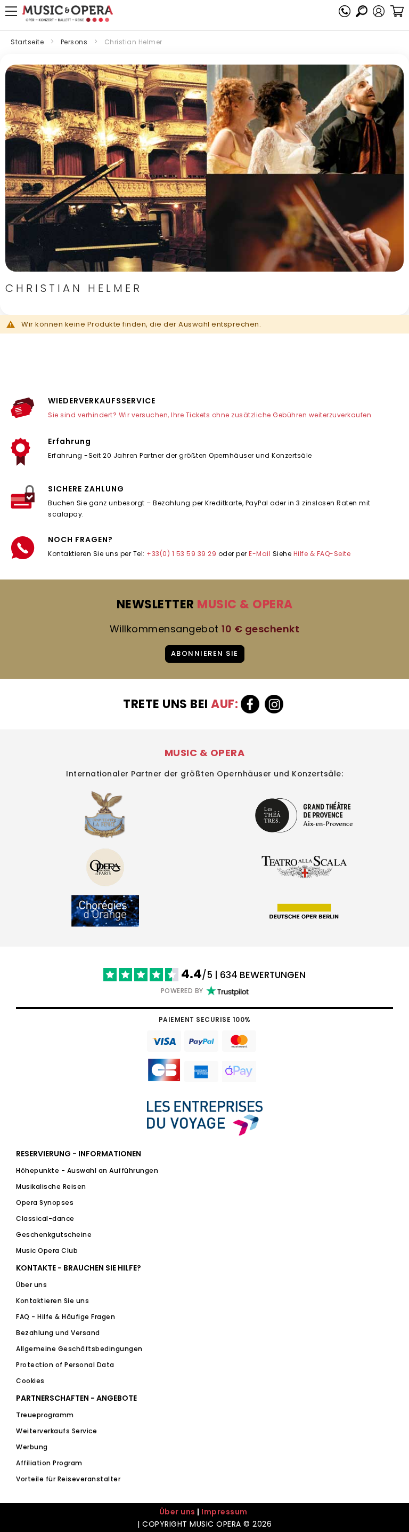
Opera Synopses (44, 1202)
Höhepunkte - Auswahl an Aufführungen (87, 1170)
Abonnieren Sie (205, 653)
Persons (74, 41)
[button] (379, 11)
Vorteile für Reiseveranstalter (68, 1478)
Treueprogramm (45, 1414)
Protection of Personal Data (65, 1364)
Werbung (32, 1446)
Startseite (27, 41)
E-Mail (260, 553)
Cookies (30, 1380)
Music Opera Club (47, 1250)
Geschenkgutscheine (54, 1234)
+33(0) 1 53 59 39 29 (181, 553)
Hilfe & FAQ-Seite (322, 553)
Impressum (224, 1511)
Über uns (31, 1284)
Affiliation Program (49, 1462)
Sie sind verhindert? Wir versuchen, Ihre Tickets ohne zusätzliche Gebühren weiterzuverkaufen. (210, 414)
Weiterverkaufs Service (56, 1430)
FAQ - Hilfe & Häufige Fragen (65, 1316)
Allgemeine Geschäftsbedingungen (79, 1348)
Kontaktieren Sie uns (52, 1300)
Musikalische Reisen (51, 1186)
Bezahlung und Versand (58, 1332)
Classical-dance (45, 1218)
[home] (67, 13)
